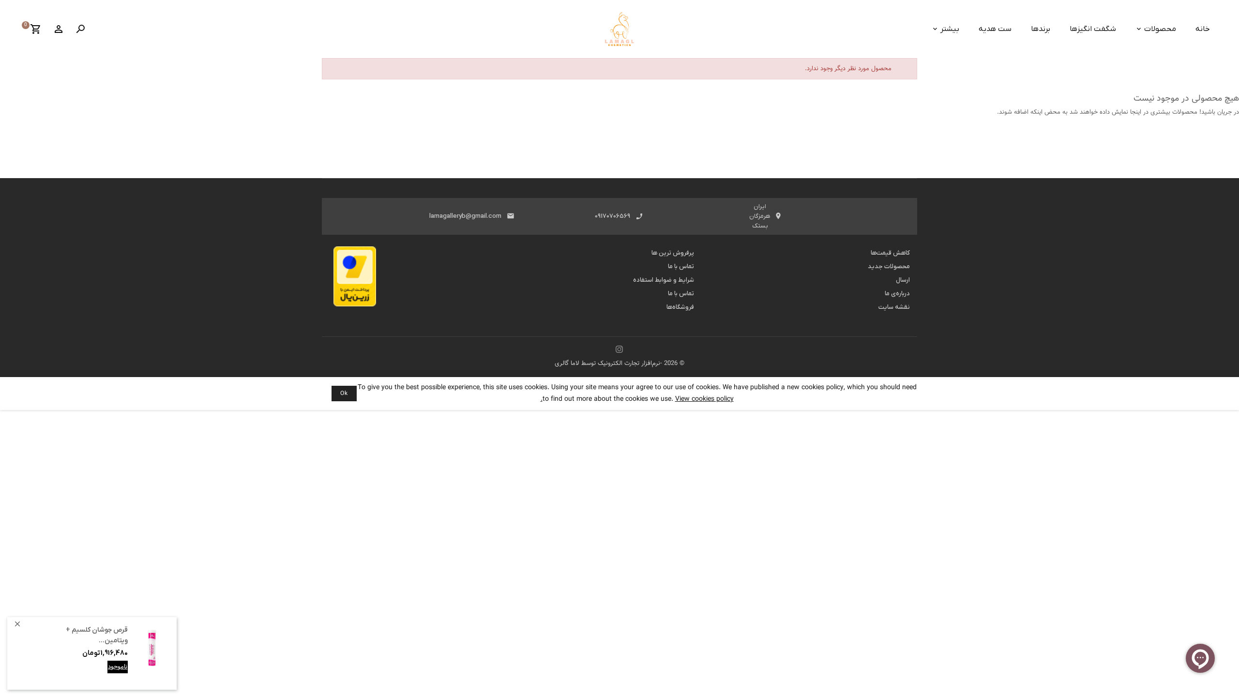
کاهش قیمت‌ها (890, 253)
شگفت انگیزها (1093, 29)
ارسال (903, 280)
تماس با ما (681, 266)
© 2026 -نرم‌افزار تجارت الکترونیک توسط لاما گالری (619, 363)
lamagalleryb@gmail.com (465, 216)
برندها (1040, 29)
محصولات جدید (889, 266)
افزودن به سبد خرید (101, 674)
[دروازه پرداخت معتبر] (354, 279)
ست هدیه (995, 29)
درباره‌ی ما (897, 293)
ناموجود (117, 667)
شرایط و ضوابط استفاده (663, 280)
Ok (344, 393)
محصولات (1160, 29)
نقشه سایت (894, 307)
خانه (1202, 29)
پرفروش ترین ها (672, 253)
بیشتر (949, 29)
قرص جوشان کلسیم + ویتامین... (97, 635)
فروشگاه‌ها (680, 307)
